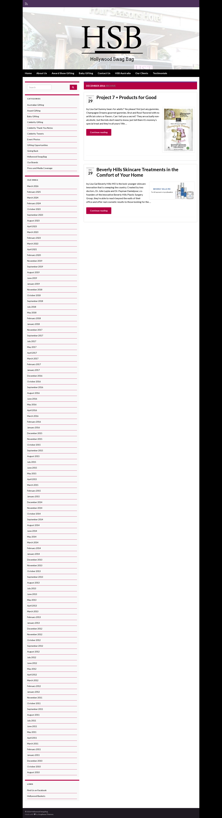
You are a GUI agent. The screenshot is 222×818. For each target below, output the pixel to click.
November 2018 (34, 289)
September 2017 (35, 335)
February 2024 (34, 203)
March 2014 (32, 542)
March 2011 (32, 743)
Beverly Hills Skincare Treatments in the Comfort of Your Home (137, 172)
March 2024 (32, 197)
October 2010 (34, 766)
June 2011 (32, 726)
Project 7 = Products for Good (126, 97)
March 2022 (32, 243)
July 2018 (31, 306)
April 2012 (32, 674)
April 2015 (32, 479)
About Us (41, 73)
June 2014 (32, 531)
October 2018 (34, 295)
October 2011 (34, 703)
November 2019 (34, 261)
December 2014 (34, 502)
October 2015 (34, 444)
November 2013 (34, 565)
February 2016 (34, 421)
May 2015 (31, 473)
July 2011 (31, 720)
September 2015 (35, 450)
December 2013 (34, 559)
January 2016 (33, 427)
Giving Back (32, 151)
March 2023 (32, 232)
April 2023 (32, 226)
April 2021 (32, 249)
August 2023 (33, 220)
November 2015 (34, 439)
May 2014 (31, 536)
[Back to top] (215, 811)
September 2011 (35, 709)
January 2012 (33, 692)
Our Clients (141, 73)
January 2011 (33, 755)
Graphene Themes (45, 814)
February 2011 (34, 749)
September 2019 (35, 266)
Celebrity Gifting (35, 122)
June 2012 (32, 663)
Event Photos (33, 139)
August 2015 (33, 456)
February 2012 (34, 686)
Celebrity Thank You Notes (40, 128)
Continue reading (99, 132)
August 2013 (33, 582)
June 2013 (32, 594)
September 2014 (35, 519)
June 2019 (32, 278)
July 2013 (31, 588)
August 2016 (33, 393)
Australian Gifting (35, 105)
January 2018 (33, 324)
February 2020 (34, 255)
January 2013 (33, 623)
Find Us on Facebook (37, 790)
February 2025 (34, 192)
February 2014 (34, 548)
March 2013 (32, 611)
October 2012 (34, 640)
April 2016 (32, 410)
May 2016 (31, 404)
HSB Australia (123, 73)
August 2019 (33, 272)
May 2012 (31, 669)
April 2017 (32, 352)
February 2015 (34, 490)
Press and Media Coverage (39, 168)
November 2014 (34, 508)
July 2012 (31, 657)
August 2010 (33, 772)
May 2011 (31, 732)
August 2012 (33, 651)
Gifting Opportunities (37, 145)
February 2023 (34, 238)
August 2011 (33, 715)
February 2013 (34, 617)
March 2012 (32, 680)
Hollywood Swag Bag (37, 156)
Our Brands (32, 162)
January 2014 (33, 554)
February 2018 (34, 318)
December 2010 (34, 760)
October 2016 (34, 381)
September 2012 (35, 646)
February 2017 (34, 364)
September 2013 (35, 577)
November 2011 (34, 697)
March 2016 (32, 416)
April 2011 (32, 737)
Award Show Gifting (63, 73)
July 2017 (31, 341)
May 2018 (31, 312)
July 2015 (31, 462)
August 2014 (33, 525)
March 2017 (32, 358)
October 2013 (34, 571)
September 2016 (35, 387)
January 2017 (33, 370)
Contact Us (104, 73)
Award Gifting (33, 110)
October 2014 (34, 513)
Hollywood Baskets (36, 796)
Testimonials (160, 73)
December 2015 (34, 433)
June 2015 (32, 467)
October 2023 (34, 209)
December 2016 (34, 375)
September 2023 (35, 215)
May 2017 (31, 347)
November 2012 (34, 634)
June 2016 (32, 398)
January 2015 (33, 496)
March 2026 (32, 186)
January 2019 (33, 283)
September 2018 (35, 301)
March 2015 (32, 485)
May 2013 (31, 600)
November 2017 (34, 329)
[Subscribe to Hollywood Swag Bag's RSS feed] (26, 3)
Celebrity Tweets (35, 133)
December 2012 (34, 628)
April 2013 (32, 605)
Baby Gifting (86, 73)
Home (28, 73)
